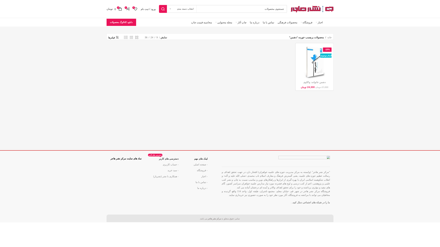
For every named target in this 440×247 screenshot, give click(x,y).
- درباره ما (202, 188)
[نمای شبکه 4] (126, 37)
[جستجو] (163, 9)
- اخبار (204, 176)
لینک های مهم (201, 158)
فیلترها (111, 37)
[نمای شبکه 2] (136, 37)
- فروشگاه (202, 170)
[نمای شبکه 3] (131, 37)
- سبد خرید (173, 170)
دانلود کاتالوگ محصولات (121, 22)
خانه (329, 37)
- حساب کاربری (171, 164)
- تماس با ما (202, 182)
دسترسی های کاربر (164, 158)
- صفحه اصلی (201, 164)
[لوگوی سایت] (311, 8)
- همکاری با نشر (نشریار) (166, 176)
